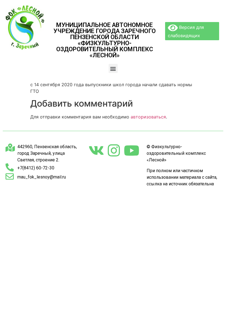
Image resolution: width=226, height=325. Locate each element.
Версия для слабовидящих (186, 31)
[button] (113, 68)
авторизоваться (148, 117)
